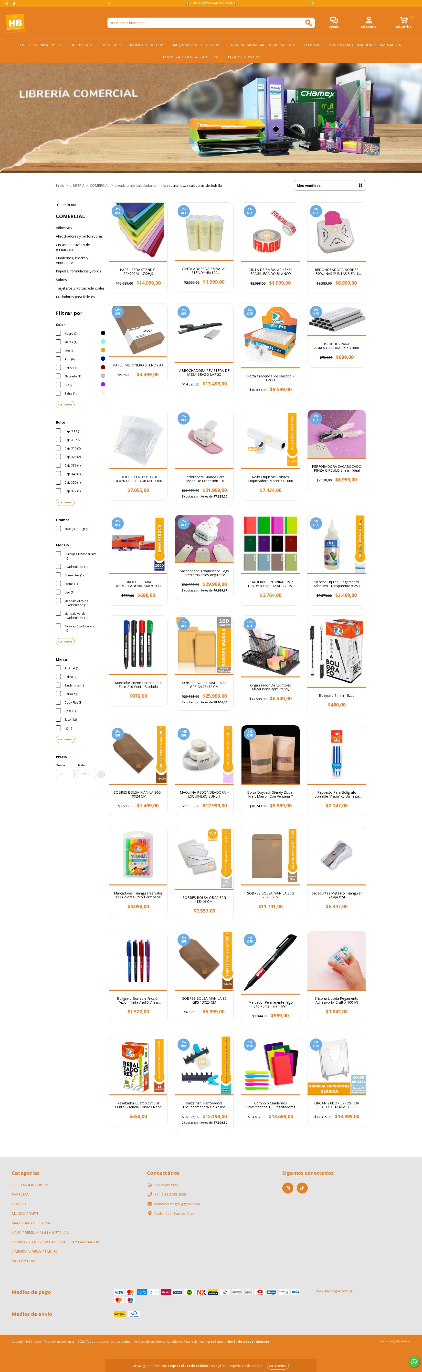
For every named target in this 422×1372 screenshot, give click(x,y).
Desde (60, 765)
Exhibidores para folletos (75, 296)
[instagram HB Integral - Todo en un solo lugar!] (7, 3)
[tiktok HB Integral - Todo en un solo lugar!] (14, 3)
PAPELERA (79, 44)
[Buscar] (308, 23)
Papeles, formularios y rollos (78, 271)
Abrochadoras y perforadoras (79, 236)
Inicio (60, 185)
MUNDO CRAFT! (145, 44)
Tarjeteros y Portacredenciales (80, 288)
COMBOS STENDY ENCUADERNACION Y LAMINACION (353, 44)
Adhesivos (64, 227)
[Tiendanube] (395, 1342)
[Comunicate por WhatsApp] (414, 1361)
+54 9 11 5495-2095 (170, 1194)
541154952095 (166, 1185)
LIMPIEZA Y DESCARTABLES (189, 57)
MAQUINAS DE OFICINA (194, 44)
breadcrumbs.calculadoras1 (136, 185)
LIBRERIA (110, 44)
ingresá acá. (214, 1342)
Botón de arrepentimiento (248, 1342)
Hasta (81, 765)
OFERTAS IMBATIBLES (40, 44)
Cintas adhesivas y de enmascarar (73, 247)
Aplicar (101, 774)
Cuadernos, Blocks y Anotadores (72, 260)
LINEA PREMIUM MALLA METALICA (260, 44)
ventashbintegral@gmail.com (177, 1204)
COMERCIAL (99, 185)
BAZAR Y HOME (241, 57)
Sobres (61, 279)
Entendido (278, 1365)
